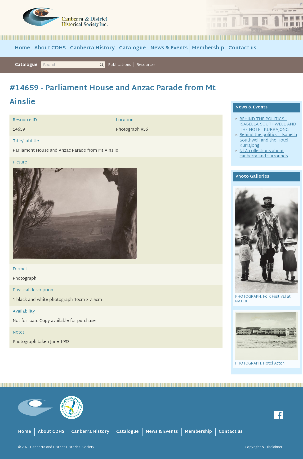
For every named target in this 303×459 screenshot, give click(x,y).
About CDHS (50, 48)
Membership (208, 48)
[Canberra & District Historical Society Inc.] (82, 18)
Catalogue (132, 48)
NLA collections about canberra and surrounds (264, 153)
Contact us (242, 48)
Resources (146, 65)
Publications (119, 65)
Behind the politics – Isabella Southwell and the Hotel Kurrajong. (268, 140)
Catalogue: (27, 65)
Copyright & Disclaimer (263, 447)
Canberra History (92, 48)
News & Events (169, 48)
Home (22, 48)
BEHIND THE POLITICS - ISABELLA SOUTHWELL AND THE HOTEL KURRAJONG (268, 124)
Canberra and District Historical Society (62, 447)
